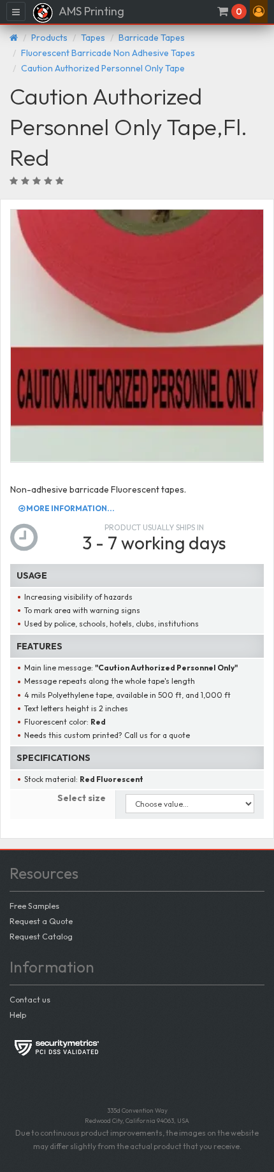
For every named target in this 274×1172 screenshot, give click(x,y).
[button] (259, 11)
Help (18, 1014)
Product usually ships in (154, 527)
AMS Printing (90, 11)
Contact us (30, 999)
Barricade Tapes (152, 37)
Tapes (93, 37)
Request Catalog (41, 936)
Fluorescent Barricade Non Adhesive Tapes (108, 53)
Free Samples (34, 906)
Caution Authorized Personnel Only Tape (103, 68)
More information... (70, 508)
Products (49, 37)
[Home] (14, 37)
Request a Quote (41, 921)
